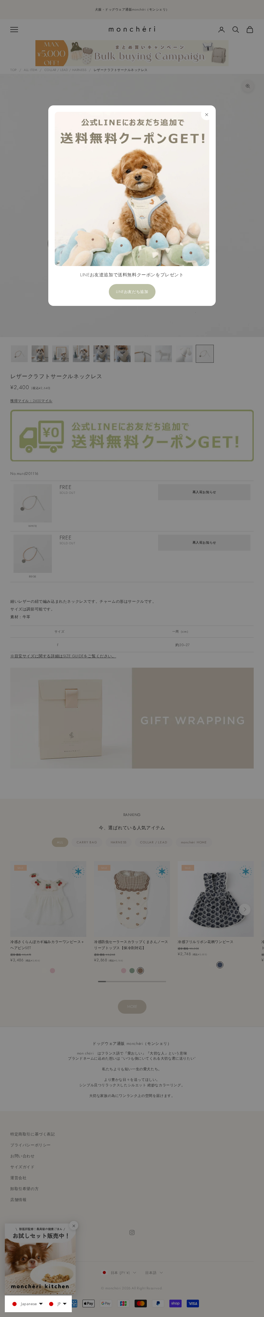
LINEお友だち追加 (132, 292)
